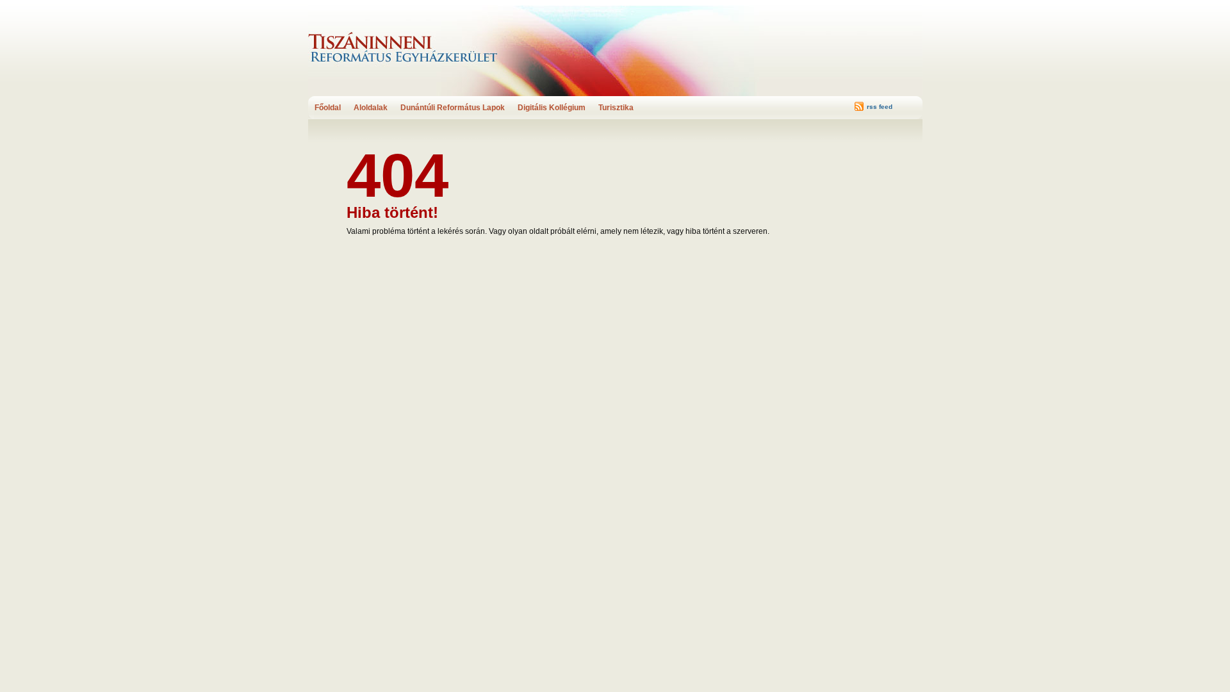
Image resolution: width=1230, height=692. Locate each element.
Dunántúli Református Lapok (452, 107)
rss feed (879, 106)
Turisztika (616, 107)
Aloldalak (371, 107)
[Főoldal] (420, 48)
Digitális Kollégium (552, 107)
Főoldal (328, 107)
